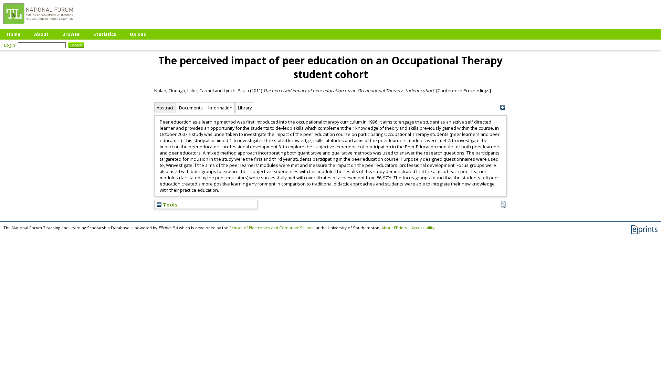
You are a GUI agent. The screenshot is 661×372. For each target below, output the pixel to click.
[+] (502, 107)
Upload (138, 34)
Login (9, 45)
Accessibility (422, 227)
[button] (503, 204)
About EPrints (394, 227)
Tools (169, 204)
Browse (71, 34)
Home (13, 34)
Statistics (104, 34)
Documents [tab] (191, 108)
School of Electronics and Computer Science (272, 227)
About (41, 34)
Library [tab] (245, 108)
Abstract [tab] (165, 108)
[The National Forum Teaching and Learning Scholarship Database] (38, 26)
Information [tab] (220, 108)
